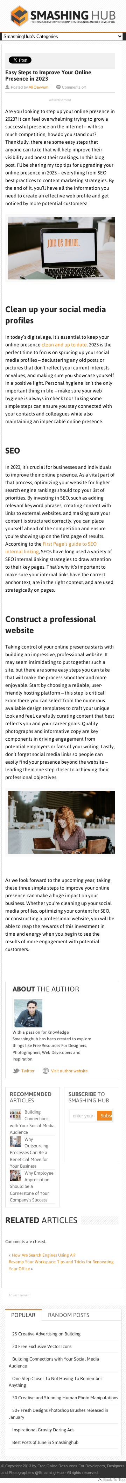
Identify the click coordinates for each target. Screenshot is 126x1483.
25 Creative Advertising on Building (46, 1333)
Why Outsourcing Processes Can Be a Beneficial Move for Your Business (29, 1153)
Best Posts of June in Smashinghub (45, 1442)
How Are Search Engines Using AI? (43, 1255)
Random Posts (68, 1315)
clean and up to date (64, 344)
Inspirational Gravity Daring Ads (43, 1429)
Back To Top (114, 1479)
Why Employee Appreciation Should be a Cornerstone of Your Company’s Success (32, 1186)
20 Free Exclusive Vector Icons (41, 1346)
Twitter (27, 1071)
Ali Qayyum (38, 87)
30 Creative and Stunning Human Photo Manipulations (65, 1397)
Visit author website (69, 1071)
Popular (23, 1315)
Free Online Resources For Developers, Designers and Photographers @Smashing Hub (62, 16)
